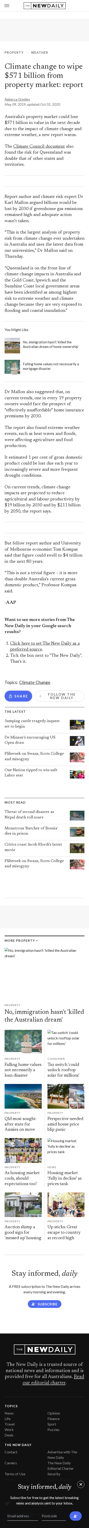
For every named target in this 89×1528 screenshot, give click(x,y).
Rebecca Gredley (17, 99)
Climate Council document (39, 147)
